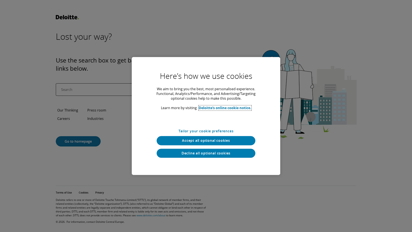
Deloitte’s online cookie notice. (225, 107)
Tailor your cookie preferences (206, 131)
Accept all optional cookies (206, 140)
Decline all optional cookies (206, 153)
